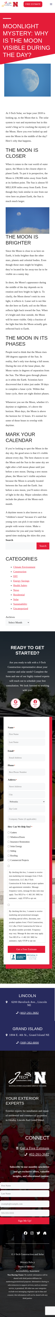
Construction (19, 571)
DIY (15, 576)
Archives (10, 617)
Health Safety (20, 585)
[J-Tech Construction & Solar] (10, 4)
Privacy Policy (27, 1262)
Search (42, 545)
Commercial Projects (19, 860)
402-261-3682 (39, 1154)
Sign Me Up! (24, 1220)
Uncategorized (20, 608)
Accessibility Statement (27, 1271)
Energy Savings (21, 580)
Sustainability (20, 604)
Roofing (14, 855)
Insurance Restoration (20, 842)
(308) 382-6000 (29, 1042)
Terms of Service (26, 1266)
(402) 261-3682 (29, 1012)
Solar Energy (16, 846)
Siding (13, 851)
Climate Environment (24, 567)
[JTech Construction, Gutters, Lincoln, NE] (25, 957)
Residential (19, 594)
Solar (16, 599)
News (16, 590)
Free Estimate (32, 4)
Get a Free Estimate (26, 949)
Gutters (13, 832)
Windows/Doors (17, 837)
